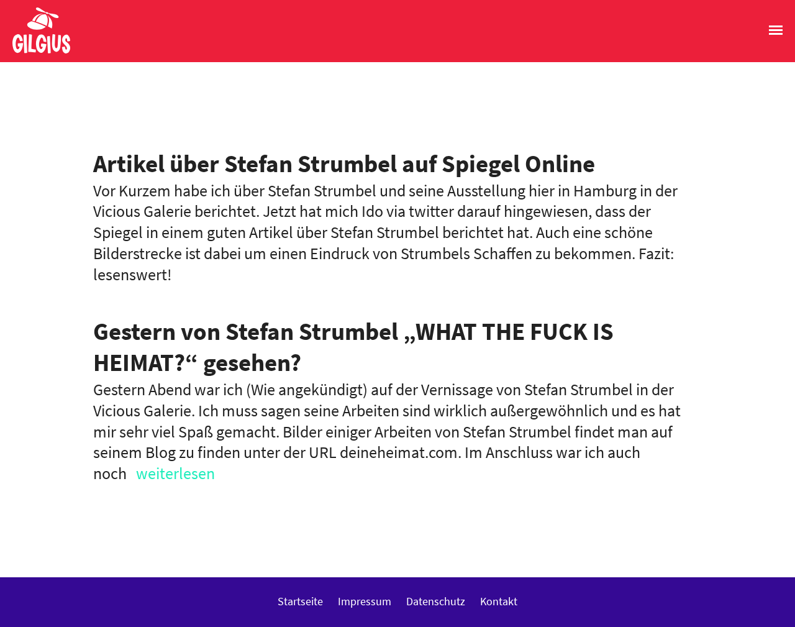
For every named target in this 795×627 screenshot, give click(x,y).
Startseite (300, 601)
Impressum (364, 601)
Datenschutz (435, 601)
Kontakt (498, 601)
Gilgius (35, 52)
